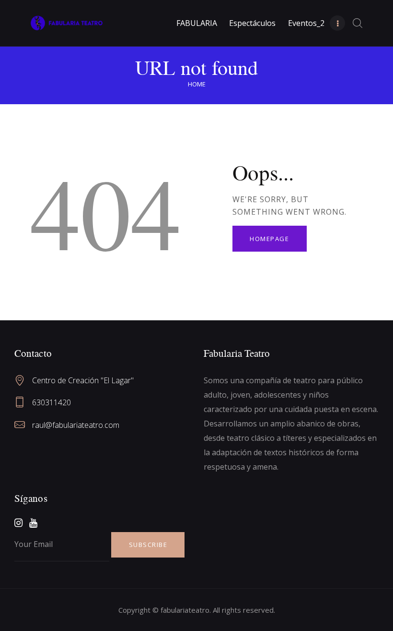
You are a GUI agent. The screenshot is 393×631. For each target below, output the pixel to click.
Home (197, 84)
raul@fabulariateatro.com (75, 425)
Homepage (269, 238)
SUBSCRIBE (148, 544)
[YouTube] (33, 523)
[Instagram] (18, 523)
